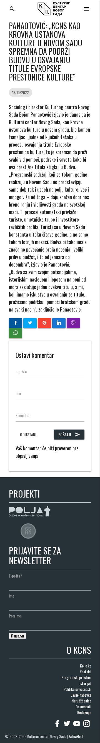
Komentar (23, 415)
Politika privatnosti (77, 689)
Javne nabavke (81, 695)
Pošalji (69, 434)
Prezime (15, 616)
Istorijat (85, 683)
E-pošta (15, 576)
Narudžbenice (81, 701)
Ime (18, 393)
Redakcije (84, 712)
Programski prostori (76, 677)
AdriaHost (76, 736)
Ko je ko (85, 666)
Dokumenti (83, 706)
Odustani (28, 434)
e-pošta (21, 371)
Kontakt (85, 671)
